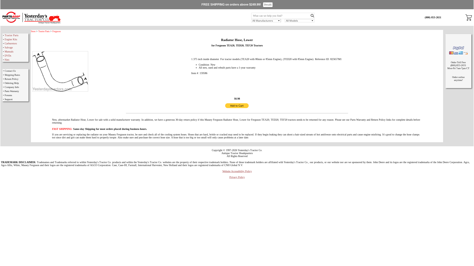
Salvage (9, 47)
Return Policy (12, 79)
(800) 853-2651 (433, 17)
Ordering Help (12, 83)
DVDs (8, 55)
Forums (8, 95)
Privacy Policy (237, 177)
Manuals (9, 51)
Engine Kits (11, 39)
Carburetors (11, 43)
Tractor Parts (11, 35)
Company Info (12, 87)
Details (268, 4)
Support (9, 99)
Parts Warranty (12, 91)
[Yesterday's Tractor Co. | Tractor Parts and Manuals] (31, 23)
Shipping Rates (12, 75)
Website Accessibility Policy (237, 171)
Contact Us (10, 70)
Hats (7, 59)
